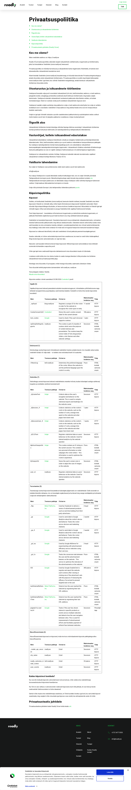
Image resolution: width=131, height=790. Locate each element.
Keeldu (110, 778)
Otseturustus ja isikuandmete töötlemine (45, 29)
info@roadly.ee (117, 739)
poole (78, 187)
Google (47, 318)
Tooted (31, 5)
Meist (89, 732)
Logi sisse (122, 2)
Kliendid (48, 5)
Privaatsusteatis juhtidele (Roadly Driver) (45, 47)
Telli (122, 7)
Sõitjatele (79, 750)
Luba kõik (110, 772)
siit (70, 706)
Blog (56, 5)
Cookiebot (48, 312)
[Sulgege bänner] (128, 770)
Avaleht (22, 5)
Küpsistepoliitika (37, 44)
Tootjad (39, 5)
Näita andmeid (30, 786)
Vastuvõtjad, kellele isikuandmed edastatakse (46, 37)
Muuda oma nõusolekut (37, 274)
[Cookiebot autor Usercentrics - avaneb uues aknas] (12, 786)
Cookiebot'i (65, 279)
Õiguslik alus (35, 33)
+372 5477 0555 (117, 732)
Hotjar (47, 394)
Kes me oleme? (36, 26)
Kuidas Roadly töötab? (92, 751)
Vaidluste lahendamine (39, 40)
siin (91, 178)
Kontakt (64, 5)
